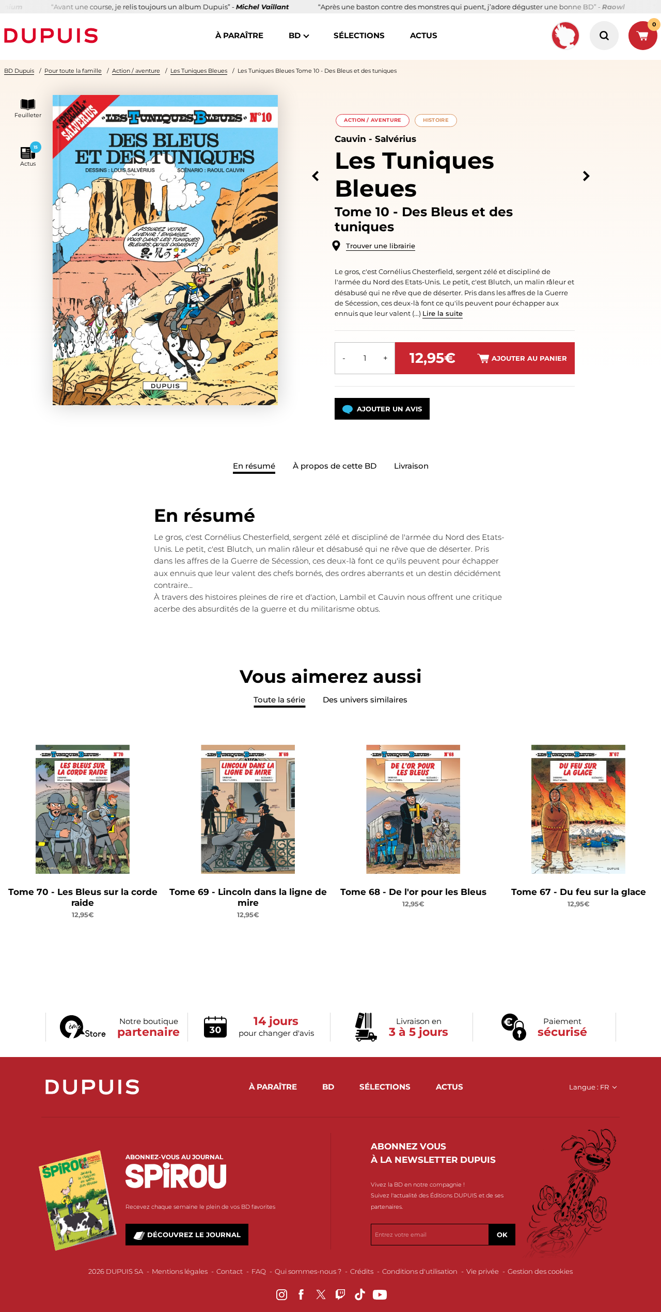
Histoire (436, 120)
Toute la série (279, 700)
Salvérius (395, 139)
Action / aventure (136, 70)
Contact (229, 1271)
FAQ (258, 1271)
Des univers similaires (365, 700)
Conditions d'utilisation (420, 1271)
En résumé (254, 466)
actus (423, 35)
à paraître (239, 35)
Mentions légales (180, 1271)
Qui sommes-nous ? (308, 1271)
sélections (359, 35)
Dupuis (53, 35)
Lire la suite (442, 313)
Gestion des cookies (540, 1271)
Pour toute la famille (73, 70)
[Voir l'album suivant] (586, 176)
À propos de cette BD (334, 466)
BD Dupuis (19, 70)
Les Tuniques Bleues (198, 70)
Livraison (411, 466)
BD (295, 35)
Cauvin (350, 139)
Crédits (361, 1271)
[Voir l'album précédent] (315, 176)
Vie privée (482, 1271)
